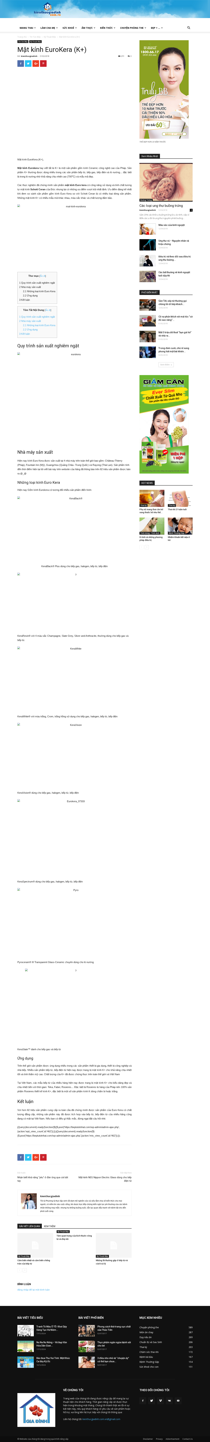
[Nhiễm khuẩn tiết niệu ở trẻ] (180, 526)
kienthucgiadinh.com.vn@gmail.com (101, 1419)
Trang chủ (22, 36)
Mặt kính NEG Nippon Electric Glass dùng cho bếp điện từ (105, 1179)
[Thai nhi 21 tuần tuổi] (180, 498)
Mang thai (26, 27)
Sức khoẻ (68, 27)
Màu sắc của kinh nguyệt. (171, 225)
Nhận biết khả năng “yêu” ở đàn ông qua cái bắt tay (42, 1179)
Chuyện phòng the (132, 27)
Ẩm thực (87, 27)
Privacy (159, 1439)
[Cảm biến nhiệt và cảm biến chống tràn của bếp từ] (35, 1245)
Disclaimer (148, 1439)
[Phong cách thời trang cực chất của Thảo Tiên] (86, 1330)
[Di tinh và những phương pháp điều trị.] (151, 526)
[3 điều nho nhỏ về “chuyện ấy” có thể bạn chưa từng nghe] (86, 1362)
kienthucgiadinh (29, 56)
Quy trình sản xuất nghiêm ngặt (37, 316)
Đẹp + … (155, 27)
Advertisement (172, 1439)
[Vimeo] (160, 1401)
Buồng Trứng (146, 200)
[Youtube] (178, 1401)
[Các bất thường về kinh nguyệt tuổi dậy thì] (147, 276)
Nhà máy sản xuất (30, 321)
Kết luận (24, 333)
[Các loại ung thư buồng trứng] (166, 182)
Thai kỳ (143, 505)
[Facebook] (142, 1401)
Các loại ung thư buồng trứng (161, 206)
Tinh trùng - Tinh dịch (149, 533)
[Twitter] (151, 1401)
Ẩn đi (42, 276)
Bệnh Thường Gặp (176, 533)
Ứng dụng (30, 329)
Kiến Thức (106, 27)
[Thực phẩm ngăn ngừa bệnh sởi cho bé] (86, 1346)
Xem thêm (165, 364)
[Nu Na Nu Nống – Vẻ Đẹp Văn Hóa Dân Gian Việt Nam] (25, 1346)
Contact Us (187, 1439)
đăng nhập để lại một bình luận (33, 1289)
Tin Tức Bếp (35, 36)
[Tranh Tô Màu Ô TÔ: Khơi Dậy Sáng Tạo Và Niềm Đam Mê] (25, 1330)
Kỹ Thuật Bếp (50, 36)
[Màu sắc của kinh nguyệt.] (147, 229)
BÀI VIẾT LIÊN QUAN (29, 1226)
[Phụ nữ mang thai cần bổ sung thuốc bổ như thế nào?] (151, 498)
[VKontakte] (169, 1401)
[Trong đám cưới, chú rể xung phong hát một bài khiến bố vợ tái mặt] (147, 352)
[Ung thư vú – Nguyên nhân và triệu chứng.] (147, 244)
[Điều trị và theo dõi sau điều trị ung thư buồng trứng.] (147, 260)
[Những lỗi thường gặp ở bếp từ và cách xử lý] (114, 1245)
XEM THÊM (49, 1226)
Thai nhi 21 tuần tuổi (177, 509)
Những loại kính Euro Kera (39, 325)
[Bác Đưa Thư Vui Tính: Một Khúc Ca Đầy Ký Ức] (25, 1362)
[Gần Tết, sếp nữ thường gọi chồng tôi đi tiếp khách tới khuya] (147, 305)
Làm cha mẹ (48, 27)
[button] (189, 28)
